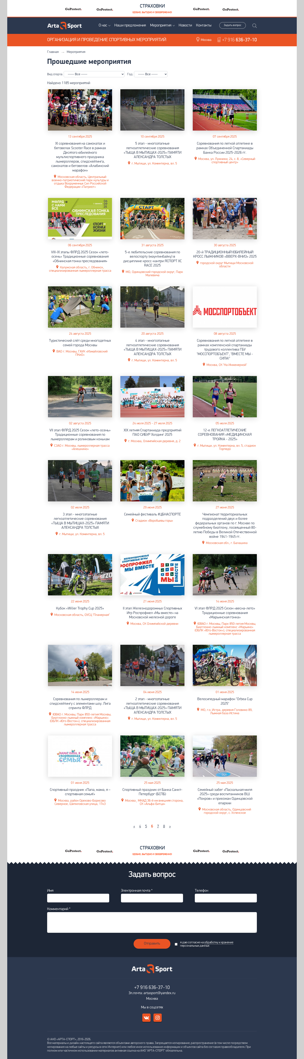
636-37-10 (239, 40)
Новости (185, 25)
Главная (53, 52)
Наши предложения (130, 25)
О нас (103, 25)
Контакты (203, 25)
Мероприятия (160, 25)
